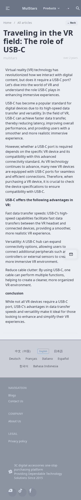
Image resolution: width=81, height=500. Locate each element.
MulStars (29, 8)
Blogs (12, 395)
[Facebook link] (32, 490)
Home (7, 23)
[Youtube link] (12, 490)
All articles (24, 23)
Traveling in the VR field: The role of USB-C (38, 41)
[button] (51, 8)
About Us (14, 421)
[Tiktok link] (22, 490)
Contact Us (15, 401)
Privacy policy (17, 441)
